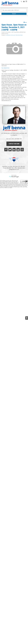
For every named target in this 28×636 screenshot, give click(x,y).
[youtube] (18, 149)
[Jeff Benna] (9, 6)
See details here (5, 68)
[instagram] (22, 149)
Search (14, 13)
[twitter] (10, 149)
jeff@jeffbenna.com (14, 169)
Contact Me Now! (14, 144)
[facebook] (6, 149)
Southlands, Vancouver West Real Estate (14, 35)
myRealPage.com (14, 177)
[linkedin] (14, 149)
